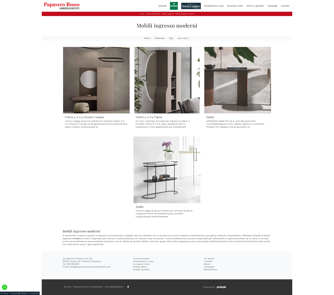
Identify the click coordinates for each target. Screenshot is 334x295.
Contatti (285, 6)
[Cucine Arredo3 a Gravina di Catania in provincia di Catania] (174, 6)
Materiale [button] (160, 38)
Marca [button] (147, 38)
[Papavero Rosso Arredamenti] (61, 6)
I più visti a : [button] (183, 38)
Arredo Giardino (141, 269)
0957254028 (73, 264)
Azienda (163, 6)
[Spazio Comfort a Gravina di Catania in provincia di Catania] (191, 6)
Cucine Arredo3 (141, 258)
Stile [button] (171, 38)
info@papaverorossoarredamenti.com (90, 267)
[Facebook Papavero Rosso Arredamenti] (127, 287)
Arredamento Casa (214, 6)
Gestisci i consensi (29, 293)
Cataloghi (272, 6)
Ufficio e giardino (255, 6)
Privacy (4, 293)
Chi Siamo (209, 258)
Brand (207, 264)
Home (142, 14)
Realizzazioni (210, 269)
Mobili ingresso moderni (185, 14)
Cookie (13, 293)
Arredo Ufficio (140, 267)
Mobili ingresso (168, 14)
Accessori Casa (235, 6)
